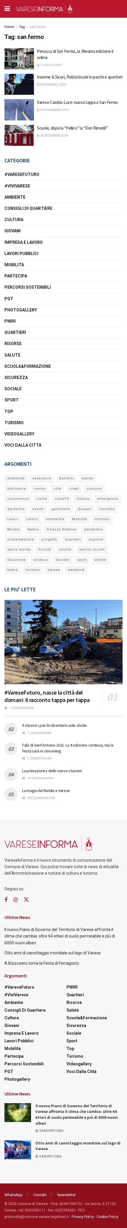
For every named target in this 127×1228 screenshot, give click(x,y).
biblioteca (16, 489)
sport (82, 560)
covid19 (62, 499)
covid (42, 499)
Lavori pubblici (21, 253)
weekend (76, 570)
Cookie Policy (107, 1217)
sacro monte (19, 549)
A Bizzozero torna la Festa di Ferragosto (41, 963)
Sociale (13, 388)
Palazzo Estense (62, 529)
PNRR (10, 321)
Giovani (12, 230)
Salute (12, 355)
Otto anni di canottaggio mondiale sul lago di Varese (52, 953)
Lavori (12, 519)
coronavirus (18, 499)
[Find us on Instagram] (15, 899)
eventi (38, 509)
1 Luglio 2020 (50, 65)
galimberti (60, 509)
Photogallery (20, 310)
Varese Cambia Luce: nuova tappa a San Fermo (77, 102)
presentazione (20, 539)
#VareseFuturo (21, 174)
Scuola (44, 549)
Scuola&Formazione (27, 366)
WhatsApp (13, 1195)
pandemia (93, 529)
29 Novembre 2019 (54, 110)
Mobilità (14, 264)
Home (9, 27)
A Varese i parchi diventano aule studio (54, 725)
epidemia (16, 509)
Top (8, 411)
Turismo (14, 422)
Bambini (66, 478)
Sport (11, 400)
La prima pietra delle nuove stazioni (52, 770)
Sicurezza (16, 377)
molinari (102, 519)
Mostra (13, 529)
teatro (12, 570)
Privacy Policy (82, 1217)
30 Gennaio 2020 (53, 84)
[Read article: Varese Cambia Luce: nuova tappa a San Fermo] (19, 109)
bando (87, 478)
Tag (22, 27)
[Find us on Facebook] (5, 899)
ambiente (16, 478)
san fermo (38, 27)
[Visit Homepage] (44, 8)
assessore (41, 478)
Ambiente (14, 197)
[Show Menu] (7, 9)
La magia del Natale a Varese (46, 790)
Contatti (40, 1195)
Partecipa (15, 276)
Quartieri (15, 332)
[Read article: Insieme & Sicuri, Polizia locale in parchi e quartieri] (19, 84)
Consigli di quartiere (28, 208)
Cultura (13, 219)
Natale (33, 529)
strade (100, 560)
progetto (49, 539)
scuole (65, 549)
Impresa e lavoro (23, 242)
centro (40, 489)
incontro (107, 509)
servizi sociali (92, 549)
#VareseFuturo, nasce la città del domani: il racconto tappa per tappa (47, 696)
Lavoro (32, 519)
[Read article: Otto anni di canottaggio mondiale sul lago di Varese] (17, 1149)
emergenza (107, 499)
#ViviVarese (17, 186)
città (57, 489)
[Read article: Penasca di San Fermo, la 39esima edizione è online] (19, 58)
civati (74, 489)
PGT (8, 298)
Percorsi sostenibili (27, 287)
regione (96, 539)
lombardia (55, 519)
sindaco (40, 560)
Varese (54, 570)
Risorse (13, 343)
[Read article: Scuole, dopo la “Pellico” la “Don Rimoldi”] (19, 135)
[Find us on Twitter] (26, 899)
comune (94, 489)
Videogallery (19, 434)
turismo (33, 570)
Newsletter (66, 1195)
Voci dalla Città (22, 445)
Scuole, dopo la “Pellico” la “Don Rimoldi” (72, 128)
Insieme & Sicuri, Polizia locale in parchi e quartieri (80, 77)
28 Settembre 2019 (54, 135)
